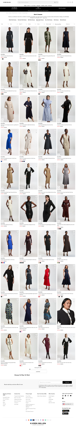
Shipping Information (18, 399)
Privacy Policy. (44, 387)
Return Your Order (17, 397)
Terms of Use (28, 399)
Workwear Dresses (24, 12)
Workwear (20, 12)
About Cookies (28, 401)
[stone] (2, 161)
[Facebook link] (68, 395)
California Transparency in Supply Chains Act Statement (30, 405)
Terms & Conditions (29, 397)
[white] (57, 228)
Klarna (4, 402)
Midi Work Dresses (31, 19)
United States (51, 399)
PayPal (4, 400)
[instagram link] (62, 395)
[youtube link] (70, 395)
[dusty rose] (20, 94)
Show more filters (58, 24)
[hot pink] (21, 331)
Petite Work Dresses (12, 19)
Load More (38, 371)
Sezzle (4, 405)
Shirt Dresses (56, 19)
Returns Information (17, 401)
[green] (21, 262)
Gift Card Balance (6, 399)
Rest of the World (52, 402)
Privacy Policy (28, 396)
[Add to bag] (17, 30)
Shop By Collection (14, 12)
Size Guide (16, 404)
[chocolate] (59, 228)
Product (27, 402)
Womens (10, 12)
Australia (50, 401)
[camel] (1, 94)
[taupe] (40, 60)
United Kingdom (51, 396)
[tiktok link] (62, 398)
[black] (2, 94)
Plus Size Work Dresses (22, 19)
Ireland (50, 397)
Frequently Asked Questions (19, 396)
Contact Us (16, 402)
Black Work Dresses (40, 19)
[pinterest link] (65, 395)
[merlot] (40, 365)
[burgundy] (23, 262)
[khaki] (39, 60)
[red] (2, 262)
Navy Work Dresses (48, 19)
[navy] (2, 59)
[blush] (60, 296)
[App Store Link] (65, 412)
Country (63, 401)
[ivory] (1, 59)
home (7, 12)
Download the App (6, 397)
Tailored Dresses (63, 19)
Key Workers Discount (29, 411)
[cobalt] (1, 161)
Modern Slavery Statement (41, 396)
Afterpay (4, 404)
